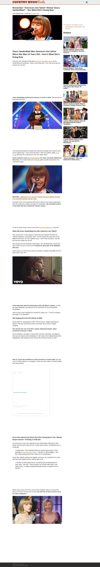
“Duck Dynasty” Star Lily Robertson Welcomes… (72, 159)
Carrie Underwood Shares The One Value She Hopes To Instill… (74, 86)
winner (44, 61)
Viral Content (77, 27)
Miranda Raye (35, 13)
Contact (26, 565)
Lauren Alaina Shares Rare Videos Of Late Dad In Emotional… (73, 141)
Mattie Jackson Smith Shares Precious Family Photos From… (75, 104)
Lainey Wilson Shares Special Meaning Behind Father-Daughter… (74, 122)
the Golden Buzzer (34, 158)
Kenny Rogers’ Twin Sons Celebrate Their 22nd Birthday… (75, 69)
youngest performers (45, 227)
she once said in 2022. (30, 452)
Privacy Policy (21, 565)
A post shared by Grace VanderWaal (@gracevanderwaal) (31, 413)
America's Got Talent (71, 25)
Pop (83, 27)
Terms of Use (15, 565)
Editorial (67, 28)
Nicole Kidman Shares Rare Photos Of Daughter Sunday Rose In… (73, 51)
